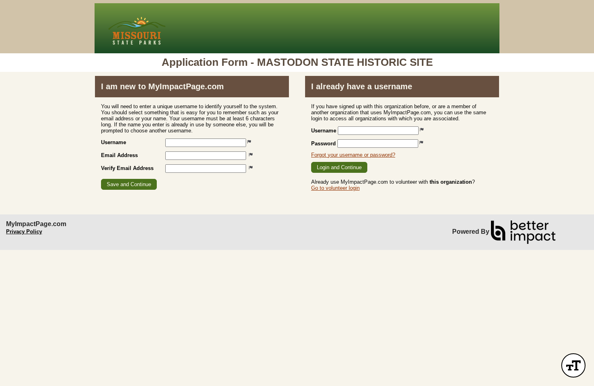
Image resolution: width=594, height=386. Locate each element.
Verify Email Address (127, 168)
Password (323, 144)
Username (113, 142)
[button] (129, 184)
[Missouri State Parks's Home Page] (297, 28)
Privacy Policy (24, 232)
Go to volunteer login (335, 188)
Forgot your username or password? (353, 155)
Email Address (119, 155)
